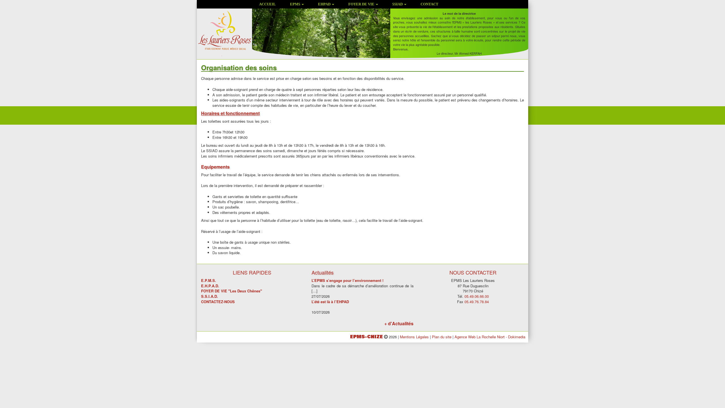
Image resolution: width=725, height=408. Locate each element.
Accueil (267, 4)
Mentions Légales (414, 336)
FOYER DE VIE (361, 4)
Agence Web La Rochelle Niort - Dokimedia (490, 336)
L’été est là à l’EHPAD (330, 301)
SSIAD (398, 4)
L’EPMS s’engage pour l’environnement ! (347, 280)
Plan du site (441, 336)
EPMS (295, 4)
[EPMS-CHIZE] (224, 32)
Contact (429, 4)
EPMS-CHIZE (366, 336)
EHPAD (324, 4)
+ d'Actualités (398, 323)
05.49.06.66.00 (476, 296)
